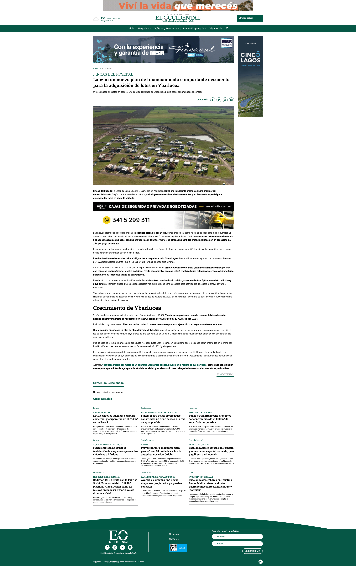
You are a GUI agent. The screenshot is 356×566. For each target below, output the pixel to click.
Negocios (143, 28)
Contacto (174, 538)
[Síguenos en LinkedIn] (130, 547)
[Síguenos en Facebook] (107, 547)
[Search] (227, 28)
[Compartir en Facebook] (212, 99)
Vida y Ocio (215, 28)
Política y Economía (166, 28)
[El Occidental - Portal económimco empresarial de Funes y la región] (178, 18)
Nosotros (174, 534)
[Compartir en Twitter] (219, 99)
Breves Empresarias (194, 28)
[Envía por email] (225, 99)
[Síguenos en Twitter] (122, 547)
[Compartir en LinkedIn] (231, 99)
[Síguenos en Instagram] (114, 547)
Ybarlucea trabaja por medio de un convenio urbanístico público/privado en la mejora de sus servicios (154, 365)
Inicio (131, 28)
